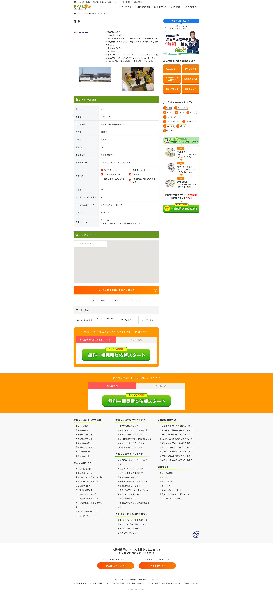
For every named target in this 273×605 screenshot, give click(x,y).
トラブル (168, 112)
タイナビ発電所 (166, 481)
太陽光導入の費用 (83, 443)
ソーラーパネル (181, 108)
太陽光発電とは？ (83, 430)
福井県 (171, 438)
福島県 (167, 430)
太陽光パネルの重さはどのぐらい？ (133, 468)
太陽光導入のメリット (85, 438)
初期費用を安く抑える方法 (87, 498)
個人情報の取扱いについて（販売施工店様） (107, 583)
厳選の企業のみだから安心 (129, 528)
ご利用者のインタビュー (128, 532)
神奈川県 (178, 434)
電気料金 (182, 126)
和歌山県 (180, 447)
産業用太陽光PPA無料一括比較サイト (175, 494)
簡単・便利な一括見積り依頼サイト (133, 520)
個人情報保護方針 (81, 583)
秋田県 (187, 426)
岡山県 (167, 451)
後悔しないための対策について (89, 502)
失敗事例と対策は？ (84, 490)
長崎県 (190, 455)
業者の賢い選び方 (83, 485)
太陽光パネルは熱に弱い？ (129, 477)
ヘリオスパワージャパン (105, 319)
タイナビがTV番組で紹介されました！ (134, 524)
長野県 (183, 438)
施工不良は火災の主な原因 (129, 494)
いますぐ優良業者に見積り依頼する (116, 290)
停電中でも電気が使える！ (129, 426)
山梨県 (177, 438)
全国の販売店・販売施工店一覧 (89, 477)
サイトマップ (153, 579)
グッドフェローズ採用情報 (171, 498)
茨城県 (173, 430)
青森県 (168, 426)
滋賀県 (181, 443)
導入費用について (160, 7)
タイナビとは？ (127, 7)
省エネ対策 (169, 126)
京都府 (187, 443)
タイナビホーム (121, 579)
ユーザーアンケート (172, 121)
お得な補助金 (190, 68)
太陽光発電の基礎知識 (85, 434)
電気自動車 (169, 131)
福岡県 (177, 455)
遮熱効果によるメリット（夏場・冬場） (134, 430)
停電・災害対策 (172, 89)
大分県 (168, 460)
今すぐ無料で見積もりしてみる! (144, 601)
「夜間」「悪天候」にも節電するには (133, 490)
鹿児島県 (182, 460)
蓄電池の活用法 (190, 79)
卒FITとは (80, 507)
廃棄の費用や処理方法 (127, 498)
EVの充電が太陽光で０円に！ (130, 447)
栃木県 (179, 430)
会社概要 (132, 579)
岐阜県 (190, 438)
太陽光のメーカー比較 (85, 473)
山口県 (179, 451)
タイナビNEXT (166, 477)
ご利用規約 (141, 579)
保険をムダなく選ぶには (86, 515)
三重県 (175, 443)
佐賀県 (183, 455)
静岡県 (162, 443)
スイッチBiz (165, 485)
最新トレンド (190, 89)
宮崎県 (175, 460)
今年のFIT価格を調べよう (87, 511)
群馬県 (185, 430)
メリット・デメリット (173, 117)
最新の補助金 (176, 7)
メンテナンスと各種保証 (172, 78)
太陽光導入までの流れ (85, 447)
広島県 (173, 451)
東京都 (171, 434)
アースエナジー (127, 320)
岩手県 (175, 426)
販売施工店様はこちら (115, 565)
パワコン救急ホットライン (171, 490)
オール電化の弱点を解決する (130, 434)
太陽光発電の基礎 (143, 7)
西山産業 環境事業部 (84, 320)
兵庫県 (167, 447)
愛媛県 (165, 455)
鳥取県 (187, 447)
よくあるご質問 (82, 455)
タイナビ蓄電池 (166, 473)
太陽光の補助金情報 (84, 468)
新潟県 (185, 434)
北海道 (162, 426)
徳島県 (185, 451)
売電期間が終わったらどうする (131, 485)
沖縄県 (189, 460)
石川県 (165, 438)
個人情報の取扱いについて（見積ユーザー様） (180, 583)
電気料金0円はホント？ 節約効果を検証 (134, 438)
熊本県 (162, 460)
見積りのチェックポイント (87, 481)
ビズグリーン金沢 (148, 320)
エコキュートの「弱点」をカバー (132, 443)
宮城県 (181, 426)
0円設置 (168, 108)
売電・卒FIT (189, 121)
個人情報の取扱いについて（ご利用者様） (143, 583)
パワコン (180, 112)
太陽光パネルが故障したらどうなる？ (134, 481)
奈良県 (173, 447)
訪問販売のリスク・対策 (86, 494)
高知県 (171, 455)
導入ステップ (172, 68)
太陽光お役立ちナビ (191, 7)
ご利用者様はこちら (157, 565)
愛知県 (168, 443)
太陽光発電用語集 (83, 451)
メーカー (192, 112)
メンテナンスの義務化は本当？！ (132, 473)
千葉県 (165, 434)
